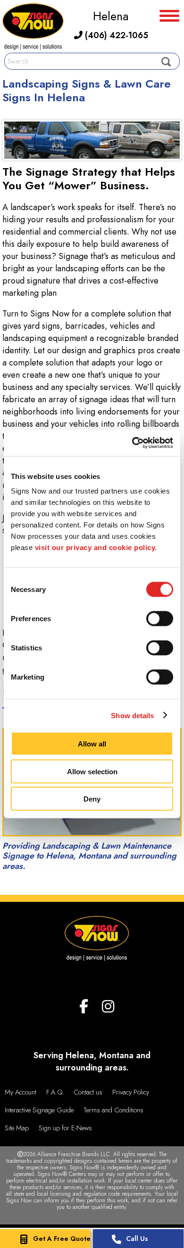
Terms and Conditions (113, 1110)
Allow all (92, 744)
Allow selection (92, 771)
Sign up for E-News (65, 1128)
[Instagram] (108, 1007)
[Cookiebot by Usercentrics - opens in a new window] (132, 443)
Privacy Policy (130, 1092)
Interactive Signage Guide (39, 1110)
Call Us (137, 1238)
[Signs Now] (33, 28)
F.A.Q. (55, 1092)
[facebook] (83, 1007)
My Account (20, 1092)
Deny (92, 799)
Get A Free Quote (62, 1238)
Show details (132, 715)
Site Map (17, 1128)
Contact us (88, 1092)
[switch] (159, 618)
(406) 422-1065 (115, 35)
